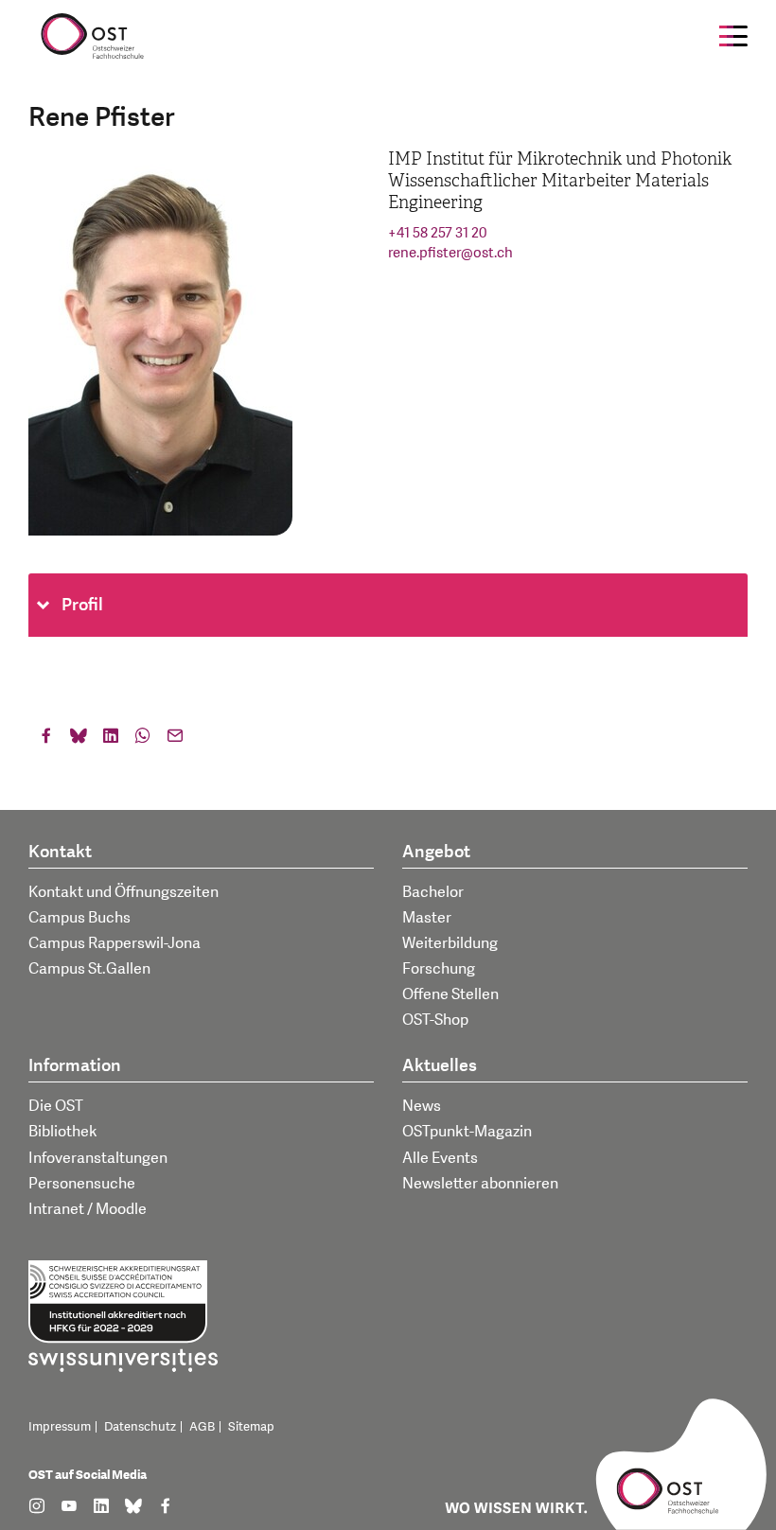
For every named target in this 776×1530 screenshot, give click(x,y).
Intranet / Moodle (87, 1209)
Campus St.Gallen (89, 968)
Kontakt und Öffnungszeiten (123, 892)
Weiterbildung (450, 943)
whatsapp (142, 740)
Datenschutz (140, 1426)
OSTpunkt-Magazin (467, 1131)
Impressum (59, 1426)
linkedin (110, 740)
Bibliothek (62, 1131)
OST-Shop (435, 1020)
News (421, 1106)
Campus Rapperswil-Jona (114, 943)
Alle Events (440, 1158)
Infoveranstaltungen (98, 1158)
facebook (46, 740)
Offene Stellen (450, 994)
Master (426, 917)
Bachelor (433, 892)
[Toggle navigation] (733, 36)
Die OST (55, 1106)
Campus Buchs (79, 917)
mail (175, 740)
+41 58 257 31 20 (437, 233)
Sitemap (251, 1426)
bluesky (78, 740)
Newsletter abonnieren (480, 1183)
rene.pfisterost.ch (450, 253)
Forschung (438, 968)
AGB (202, 1426)
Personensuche (81, 1183)
